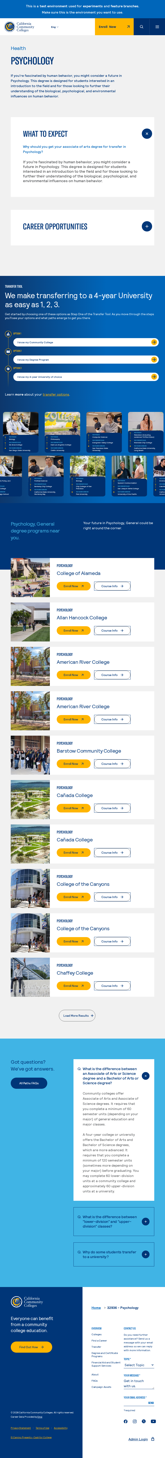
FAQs (95, 1380)
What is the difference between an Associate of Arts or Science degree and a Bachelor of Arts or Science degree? (110, 1075)
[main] (82, 661)
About (95, 1374)
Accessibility (60, 1427)
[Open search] (141, 27)
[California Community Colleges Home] (19, 26)
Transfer (96, 1346)
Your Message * (132, 1375)
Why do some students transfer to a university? (109, 1254)
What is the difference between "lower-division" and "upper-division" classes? (110, 1221)
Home (96, 1307)
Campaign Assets (107, 1386)
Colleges (97, 1334)
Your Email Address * (135, 1397)
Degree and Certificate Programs (105, 1354)
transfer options (56, 394)
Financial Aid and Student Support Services (106, 1364)
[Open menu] (157, 27)
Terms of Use (42, 1427)
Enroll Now (110, 28)
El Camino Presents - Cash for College (31, 1437)
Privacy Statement (21, 1427)
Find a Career (99, 1340)
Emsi (39, 1416)
